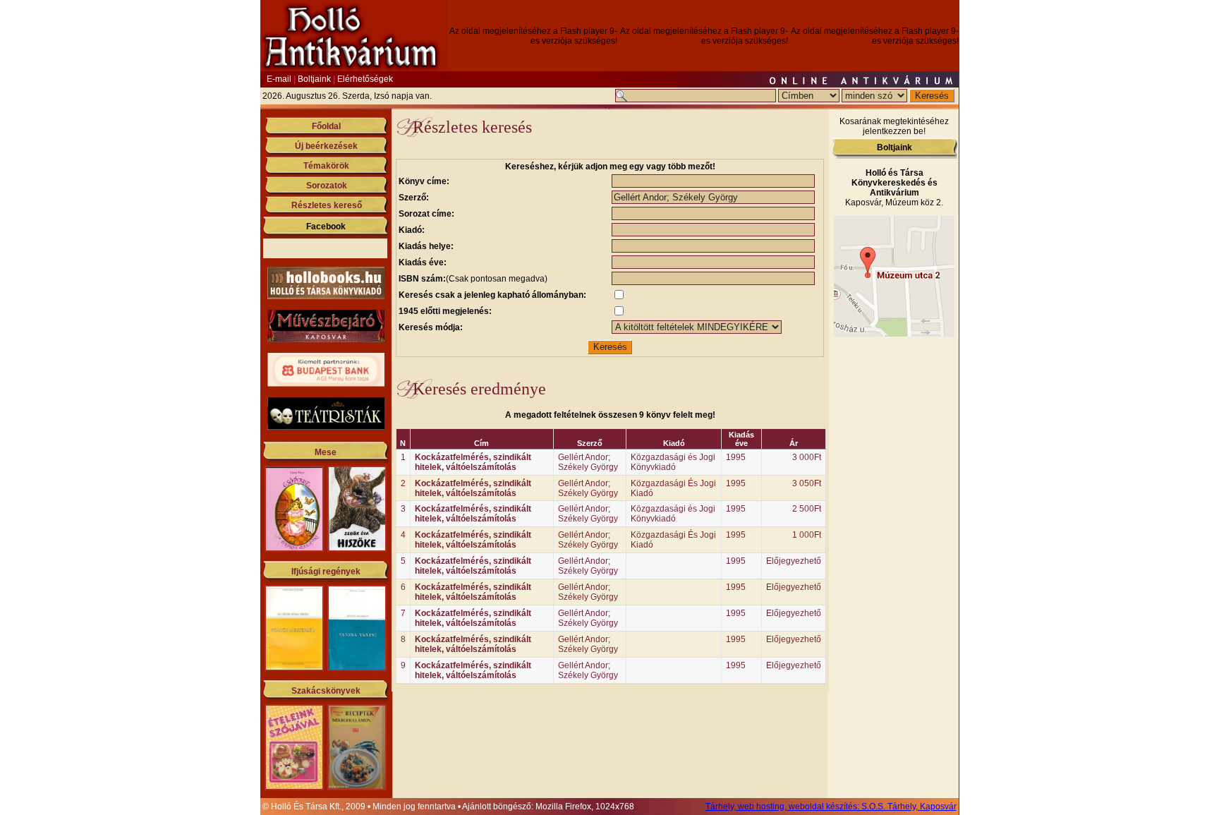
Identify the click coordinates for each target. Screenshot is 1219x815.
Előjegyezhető (793, 561)
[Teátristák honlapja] (325, 427)
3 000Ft (806, 457)
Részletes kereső (326, 205)
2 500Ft (806, 509)
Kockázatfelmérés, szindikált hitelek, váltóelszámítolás (473, 462)
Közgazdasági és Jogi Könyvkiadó (673, 462)
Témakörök (326, 166)
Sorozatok (326, 186)
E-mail (279, 79)
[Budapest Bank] (325, 384)
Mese (325, 452)
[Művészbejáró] (325, 339)
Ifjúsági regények (325, 571)
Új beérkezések (326, 146)
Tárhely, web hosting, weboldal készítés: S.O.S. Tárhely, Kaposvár (831, 806)
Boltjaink (314, 79)
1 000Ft (806, 535)
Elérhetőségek (365, 79)
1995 (736, 457)
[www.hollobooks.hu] (325, 296)
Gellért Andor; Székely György (588, 462)
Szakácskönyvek (325, 691)
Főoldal (326, 126)
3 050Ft (806, 483)
